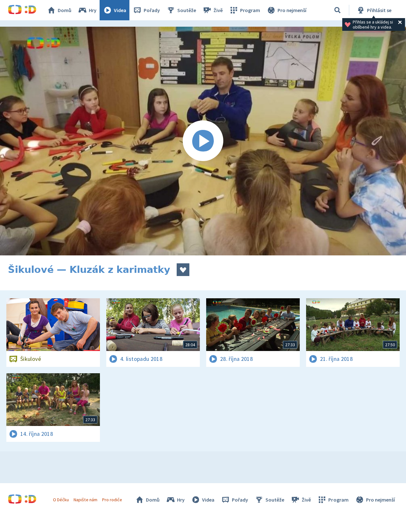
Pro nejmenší (292, 10)
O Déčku (61, 500)
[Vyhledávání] (337, 10)
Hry (92, 10)
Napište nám (85, 500)
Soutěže (186, 10)
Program (250, 10)
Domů (64, 10)
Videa (120, 10)
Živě (218, 10)
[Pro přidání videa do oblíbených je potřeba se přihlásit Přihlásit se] (183, 269)
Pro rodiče (112, 500)
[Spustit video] (203, 141)
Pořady (152, 10)
